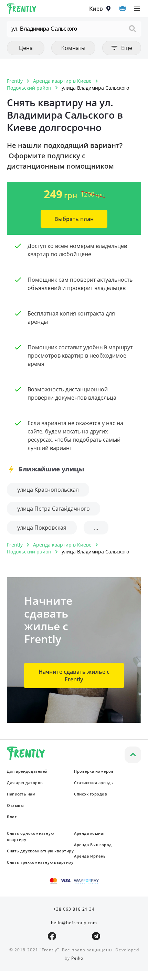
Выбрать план (74, 219)
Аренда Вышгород (93, 844)
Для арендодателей (27, 771)
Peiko (77, 958)
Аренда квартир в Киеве (62, 81)
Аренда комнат (89, 833)
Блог (12, 816)
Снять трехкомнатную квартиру (40, 862)
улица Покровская (41, 527)
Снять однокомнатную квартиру (30, 836)
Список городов (90, 794)
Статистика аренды (94, 782)
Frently (21, 10)
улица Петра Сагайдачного (53, 508)
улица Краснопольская (48, 489)
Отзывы (15, 805)
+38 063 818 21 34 (74, 909)
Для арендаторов (25, 782)
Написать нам (21, 794)
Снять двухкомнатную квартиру (40, 850)
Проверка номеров (94, 771)
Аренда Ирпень (90, 856)
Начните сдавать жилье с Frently (74, 675)
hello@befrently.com (74, 922)
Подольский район (29, 87)
